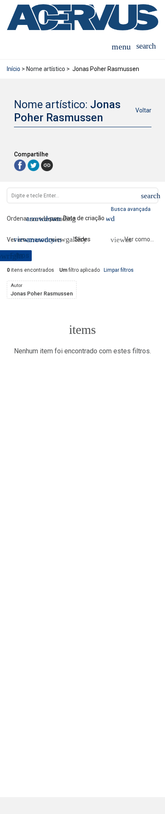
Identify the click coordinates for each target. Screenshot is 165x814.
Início (13, 69)
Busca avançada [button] (131, 209)
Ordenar (18, 218)
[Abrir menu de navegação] (121, 46)
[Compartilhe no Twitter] (34, 165)
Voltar (143, 110)
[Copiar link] (47, 165)
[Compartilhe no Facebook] (21, 165)
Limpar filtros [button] (119, 270)
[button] (146, 46)
